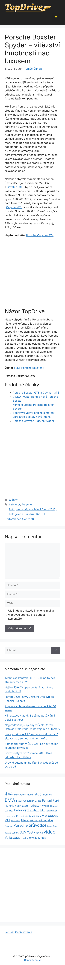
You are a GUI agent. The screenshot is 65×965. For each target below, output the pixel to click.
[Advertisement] (32, 274)
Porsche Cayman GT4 (39, 235)
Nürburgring (45, 820)
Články (13, 499)
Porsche (27, 504)
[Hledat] (55, 650)
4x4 (9, 794)
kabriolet (14, 504)
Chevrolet (28, 800)
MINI (7, 820)
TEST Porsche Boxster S (29, 367)
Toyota (39, 832)
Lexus (7, 816)
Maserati (20, 816)
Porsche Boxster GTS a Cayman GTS (36, 392)
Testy (31, 832)
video (50, 832)
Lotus (13, 816)
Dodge (38, 801)
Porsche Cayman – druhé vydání (33, 420)
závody (33, 837)
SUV (23, 832)
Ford (56, 800)
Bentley (47, 794)
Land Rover (51, 810)
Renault (8, 833)
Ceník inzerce (23, 932)
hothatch (35, 805)
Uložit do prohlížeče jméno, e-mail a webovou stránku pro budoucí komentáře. (31, 614)
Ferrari (47, 800)
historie (9, 805)
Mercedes (49, 815)
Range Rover (52, 826)
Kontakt (9, 932)
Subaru (15, 832)
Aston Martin (26, 794)
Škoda (42, 837)
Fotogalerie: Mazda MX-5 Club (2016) (32, 509)
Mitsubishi (15, 820)
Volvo (25, 838)
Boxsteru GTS (15, 187)
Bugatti (19, 801)
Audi (38, 794)
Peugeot (9, 826)
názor (34, 820)
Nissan (25, 820)
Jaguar (9, 810)
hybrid (46, 805)
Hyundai (54, 806)
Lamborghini (36, 810)
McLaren (36, 816)
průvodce (38, 825)
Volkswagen (13, 838)
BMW (10, 800)
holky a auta (21, 805)
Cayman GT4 (14, 207)
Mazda (28, 816)
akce (16, 794)
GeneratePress (32, 960)
